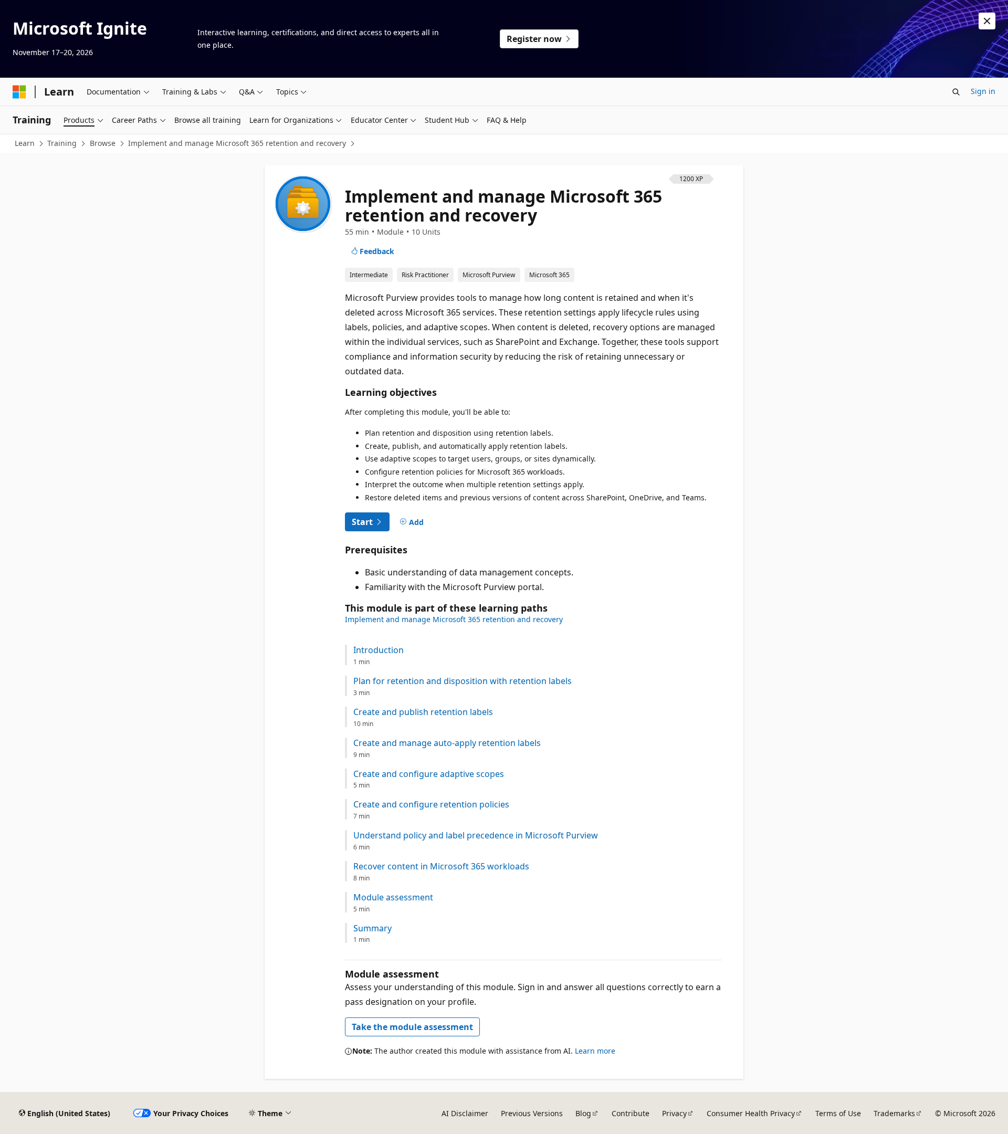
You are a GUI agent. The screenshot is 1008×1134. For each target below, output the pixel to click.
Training (62, 143)
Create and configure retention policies (431, 804)
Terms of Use (838, 1113)
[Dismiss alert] (987, 21)
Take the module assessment (412, 1027)
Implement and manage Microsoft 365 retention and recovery (237, 143)
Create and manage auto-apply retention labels (447, 743)
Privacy (674, 1113)
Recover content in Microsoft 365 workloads (441, 866)
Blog (583, 1113)
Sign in (983, 91)
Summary (372, 928)
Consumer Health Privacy (751, 1113)
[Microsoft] (19, 92)
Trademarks (894, 1113)
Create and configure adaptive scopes (428, 774)
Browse (103, 143)
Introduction (378, 650)
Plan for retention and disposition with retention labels (462, 681)
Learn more (595, 1051)
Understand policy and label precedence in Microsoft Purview (475, 835)
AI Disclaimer (465, 1113)
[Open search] (956, 91)
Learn (25, 143)
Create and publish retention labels (423, 712)
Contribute (630, 1113)
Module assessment (393, 897)
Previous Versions (532, 1113)
